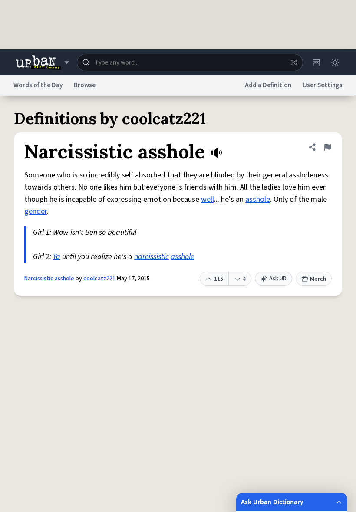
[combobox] (190, 62)
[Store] (316, 62)
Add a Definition (268, 85)
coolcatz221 (99, 278)
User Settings (323, 85)
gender (35, 211)
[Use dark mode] (335, 62)
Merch (318, 279)
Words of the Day (38, 85)
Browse (85, 85)
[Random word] (294, 62)
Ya (56, 256)
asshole (257, 199)
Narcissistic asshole (49, 278)
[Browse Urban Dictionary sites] (42, 62)
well (207, 199)
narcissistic (151, 256)
